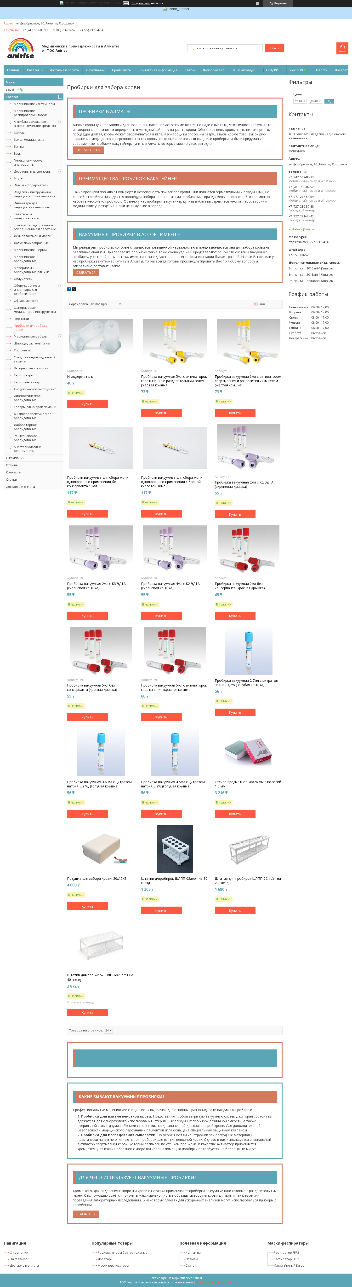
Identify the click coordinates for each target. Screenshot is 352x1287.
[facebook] (69, 290)
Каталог (33, 70)
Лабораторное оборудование (25, 427)
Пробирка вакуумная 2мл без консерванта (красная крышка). (240, 586)
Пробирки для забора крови (30, 327)
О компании (95, 70)
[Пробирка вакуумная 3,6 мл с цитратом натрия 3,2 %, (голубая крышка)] (101, 752)
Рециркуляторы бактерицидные (123, 1252)
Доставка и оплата (64, 70)
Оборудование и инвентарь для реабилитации (27, 289)
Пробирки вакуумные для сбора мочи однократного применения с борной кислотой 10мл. (171, 481)
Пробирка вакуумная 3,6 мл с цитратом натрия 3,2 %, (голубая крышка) (99, 784)
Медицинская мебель (30, 336)
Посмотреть (88, 150)
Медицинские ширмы (30, 250)
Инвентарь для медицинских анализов (32, 205)
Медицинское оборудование (25, 259)
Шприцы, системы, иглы (32, 343)
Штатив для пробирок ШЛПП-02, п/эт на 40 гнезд (100, 977)
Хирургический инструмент (35, 389)
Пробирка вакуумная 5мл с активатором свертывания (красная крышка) (174, 687)
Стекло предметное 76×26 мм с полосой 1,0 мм (248, 784)
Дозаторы (105, 1259)
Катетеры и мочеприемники (26, 216)
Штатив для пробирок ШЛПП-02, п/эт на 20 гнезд (248, 880)
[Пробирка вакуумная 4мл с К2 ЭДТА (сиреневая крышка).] (175, 549)
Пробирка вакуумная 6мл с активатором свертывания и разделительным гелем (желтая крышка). (248, 380)
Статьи (190, 70)
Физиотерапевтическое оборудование (32, 416)
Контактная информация (158, 70)
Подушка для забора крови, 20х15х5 (96, 878)
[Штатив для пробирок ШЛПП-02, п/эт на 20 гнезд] (249, 849)
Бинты (19, 146)
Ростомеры (22, 350)
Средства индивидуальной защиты (35, 359)
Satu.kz (197, 1278)
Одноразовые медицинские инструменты (35, 309)
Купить (87, 404)
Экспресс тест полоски (31, 368)
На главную (19, 1259)
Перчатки (21, 318)
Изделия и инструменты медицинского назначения (34, 194)
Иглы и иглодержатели (31, 185)
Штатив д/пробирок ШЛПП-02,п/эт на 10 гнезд (174, 880)
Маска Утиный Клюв (288, 1265)
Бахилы (19, 132)
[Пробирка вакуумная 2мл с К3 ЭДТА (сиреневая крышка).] (101, 549)
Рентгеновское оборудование (25, 438)
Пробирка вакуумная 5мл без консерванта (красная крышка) (92, 687)
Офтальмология (26, 300)
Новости (321, 70)
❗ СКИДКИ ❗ (272, 70)
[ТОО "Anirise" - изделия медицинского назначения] (20, 48)
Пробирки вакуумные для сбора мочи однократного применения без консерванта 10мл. (97, 481)
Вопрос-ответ (213, 70)
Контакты (13, 472)
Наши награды (243, 70)
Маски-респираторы (113, 1265)
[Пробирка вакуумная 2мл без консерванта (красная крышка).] (249, 549)
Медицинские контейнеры (34, 104)
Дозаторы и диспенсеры (32, 171)
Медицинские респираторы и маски (30, 113)
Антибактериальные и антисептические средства (35, 123)
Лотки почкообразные (31, 243)
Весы (18, 153)
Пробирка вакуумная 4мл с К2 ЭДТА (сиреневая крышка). (170, 586)
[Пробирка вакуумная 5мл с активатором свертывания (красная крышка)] (175, 651)
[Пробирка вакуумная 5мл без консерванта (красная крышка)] (101, 651)
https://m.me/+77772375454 (308, 242)
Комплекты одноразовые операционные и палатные (35, 227)
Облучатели (23, 279)
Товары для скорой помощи (35, 407)
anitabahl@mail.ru (302, 229)
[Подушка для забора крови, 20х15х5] (101, 849)
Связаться (86, 272)
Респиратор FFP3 (286, 1252)
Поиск (274, 48)
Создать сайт (140, 3)
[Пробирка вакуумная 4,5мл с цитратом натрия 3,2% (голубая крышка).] (175, 752)
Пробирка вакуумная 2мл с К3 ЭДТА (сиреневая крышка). (96, 586)
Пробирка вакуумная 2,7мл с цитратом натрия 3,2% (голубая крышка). (246, 682)
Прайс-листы (121, 70)
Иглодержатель (80, 376)
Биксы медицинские (29, 139)
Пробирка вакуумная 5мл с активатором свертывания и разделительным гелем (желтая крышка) (174, 380)
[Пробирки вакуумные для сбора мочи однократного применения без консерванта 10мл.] (101, 448)
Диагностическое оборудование (27, 398)
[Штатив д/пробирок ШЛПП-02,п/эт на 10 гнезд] (175, 849)
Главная (13, 70)
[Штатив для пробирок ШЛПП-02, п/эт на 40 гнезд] (101, 945)
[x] (74, 290)
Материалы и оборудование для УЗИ (31, 270)
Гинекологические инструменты (28, 162)
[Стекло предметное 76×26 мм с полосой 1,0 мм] (249, 752)
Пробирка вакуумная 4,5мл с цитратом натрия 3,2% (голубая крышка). (173, 784)
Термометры (24, 375)
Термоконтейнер (27, 382)
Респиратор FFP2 (286, 1259)
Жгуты (18, 178)
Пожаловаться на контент (214, 1282)
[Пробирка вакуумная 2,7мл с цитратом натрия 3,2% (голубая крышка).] (249, 651)
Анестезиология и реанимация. (27, 449)
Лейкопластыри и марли (32, 236)
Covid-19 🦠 (298, 70)
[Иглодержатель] (101, 342)
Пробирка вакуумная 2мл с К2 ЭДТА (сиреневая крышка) (244, 484)
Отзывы (12, 465)
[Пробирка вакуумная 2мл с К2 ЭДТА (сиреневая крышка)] (249, 448)
